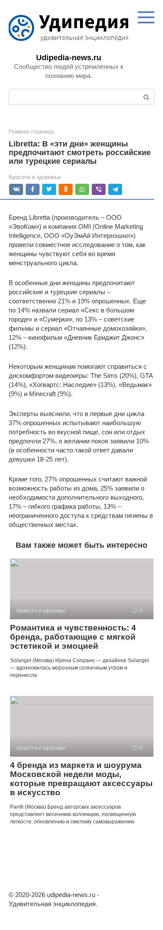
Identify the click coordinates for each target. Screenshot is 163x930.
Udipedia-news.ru (68, 57)
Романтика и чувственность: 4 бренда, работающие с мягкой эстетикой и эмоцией (73, 636)
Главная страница (31, 132)
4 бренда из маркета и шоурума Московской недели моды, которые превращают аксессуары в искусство (81, 779)
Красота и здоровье (35, 177)
